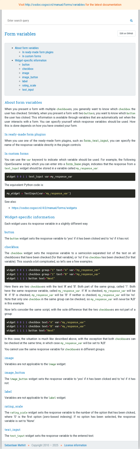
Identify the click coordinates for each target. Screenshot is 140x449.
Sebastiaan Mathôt (15, 445)
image (25, 73)
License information (75, 445)
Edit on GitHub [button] (126, 33)
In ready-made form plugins (37, 52)
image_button (30, 77)
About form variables (27, 48)
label (25, 81)
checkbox (27, 69)
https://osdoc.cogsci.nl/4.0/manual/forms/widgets (44, 208)
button (26, 64)
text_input (28, 89)
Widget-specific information (30, 60)
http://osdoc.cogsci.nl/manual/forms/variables (55, 4)
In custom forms (31, 56)
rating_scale (29, 85)
